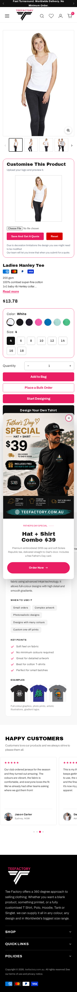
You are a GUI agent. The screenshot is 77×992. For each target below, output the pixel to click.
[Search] (41, 16)
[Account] (60, 16)
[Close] (69, 418)
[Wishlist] (51, 16)
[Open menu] (7, 16)
